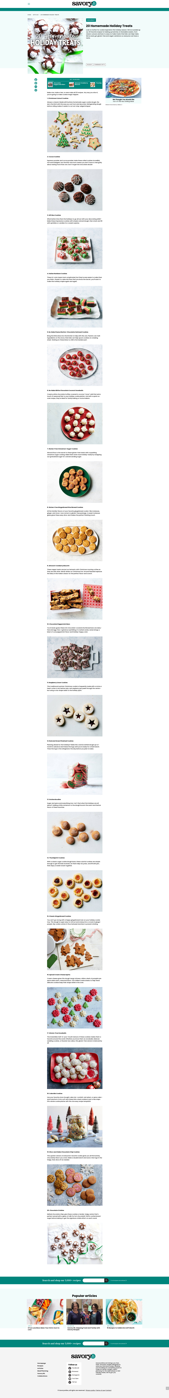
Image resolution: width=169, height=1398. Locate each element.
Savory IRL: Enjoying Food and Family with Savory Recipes (83, 1329)
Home (29, 15)
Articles (36, 15)
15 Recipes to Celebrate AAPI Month (120, 1328)
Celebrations (42, 1376)
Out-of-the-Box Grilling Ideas (123, 101)
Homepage (41, 1363)
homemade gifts (99, 64)
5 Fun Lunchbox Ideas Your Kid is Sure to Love (43, 1329)
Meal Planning (42, 1371)
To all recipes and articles (118, 1280)
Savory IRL (41, 1373)
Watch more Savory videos (113, 105)
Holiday (91, 20)
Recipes (40, 1366)
